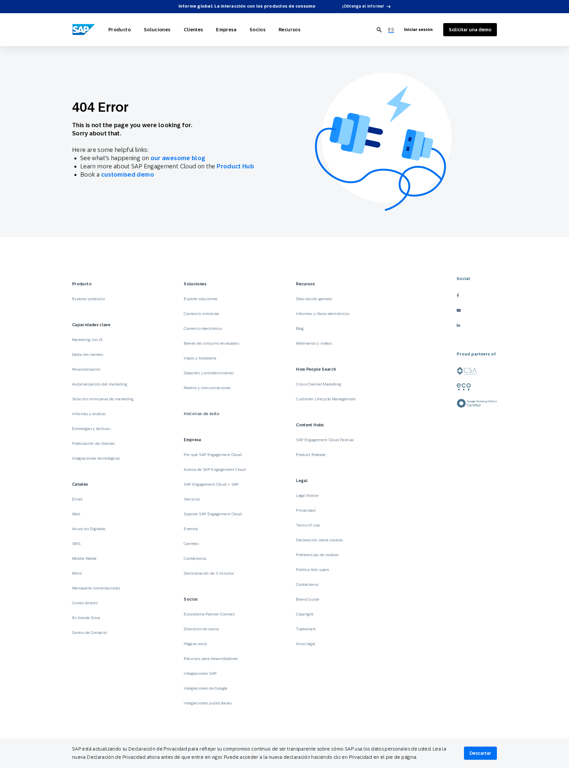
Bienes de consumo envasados (211, 343)
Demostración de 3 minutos (209, 573)
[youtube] (477, 310)
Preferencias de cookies (317, 555)
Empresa (226, 29)
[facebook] (477, 295)
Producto (119, 29)
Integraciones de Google (205, 688)
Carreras (191, 543)
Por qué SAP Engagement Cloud (213, 454)
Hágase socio (195, 643)
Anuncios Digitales (88, 528)
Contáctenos (195, 558)
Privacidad (305, 510)
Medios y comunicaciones (207, 387)
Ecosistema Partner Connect (209, 614)
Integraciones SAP (200, 673)
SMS (76, 543)
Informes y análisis (89, 414)
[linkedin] (477, 325)
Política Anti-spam (312, 569)
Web (76, 514)
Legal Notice (307, 495)
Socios (257, 29)
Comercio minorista (201, 313)
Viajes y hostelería (200, 358)
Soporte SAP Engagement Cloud (213, 514)
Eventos (191, 528)
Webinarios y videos (314, 343)
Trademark (306, 629)
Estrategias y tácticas (91, 428)
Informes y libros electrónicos (322, 313)
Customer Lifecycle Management (326, 399)
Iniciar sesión (418, 29)
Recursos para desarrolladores (211, 658)
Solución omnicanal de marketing (102, 399)
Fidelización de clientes (93, 443)
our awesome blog (177, 158)
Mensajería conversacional (96, 588)
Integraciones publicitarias (208, 703)
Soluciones (157, 29)
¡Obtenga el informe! (363, 6)
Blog (300, 328)
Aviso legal (305, 643)
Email (77, 499)
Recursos (289, 29)
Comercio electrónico (203, 328)
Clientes (193, 29)
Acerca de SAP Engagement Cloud (215, 469)
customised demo (127, 174)
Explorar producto (88, 299)
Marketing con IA (87, 339)
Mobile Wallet (84, 558)
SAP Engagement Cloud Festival (325, 440)
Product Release (310, 454)
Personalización (86, 369)
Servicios (192, 499)
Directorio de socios (201, 629)
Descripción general (314, 299)
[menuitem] (391, 29)
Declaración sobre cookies (319, 540)
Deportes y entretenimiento (208, 373)
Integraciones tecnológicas (96, 458)
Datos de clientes (87, 354)
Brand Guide (307, 599)
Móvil (77, 573)
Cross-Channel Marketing (318, 384)
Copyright (304, 614)
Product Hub (235, 166)
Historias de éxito (201, 414)
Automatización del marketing (99, 384)
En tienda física (86, 617)
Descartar (480, 753)
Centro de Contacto (89, 632)
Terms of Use (308, 525)
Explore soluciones (200, 299)
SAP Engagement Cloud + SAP (211, 484)
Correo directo (84, 603)
